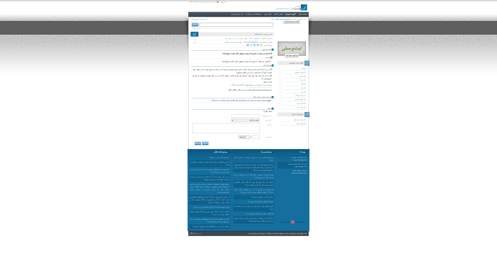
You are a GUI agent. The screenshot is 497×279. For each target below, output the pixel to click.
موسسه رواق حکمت (299, 171)
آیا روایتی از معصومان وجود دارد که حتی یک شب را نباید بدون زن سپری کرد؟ (209, 170)
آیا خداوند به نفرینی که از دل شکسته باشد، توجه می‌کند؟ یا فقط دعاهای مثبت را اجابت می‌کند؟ (253, 191)
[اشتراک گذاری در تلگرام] (254, 45)
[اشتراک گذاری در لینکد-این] (258, 45)
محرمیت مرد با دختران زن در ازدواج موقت (251, 85)
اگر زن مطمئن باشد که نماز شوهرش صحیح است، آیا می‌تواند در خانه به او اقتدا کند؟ (209, 220)
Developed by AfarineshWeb (293, 222)
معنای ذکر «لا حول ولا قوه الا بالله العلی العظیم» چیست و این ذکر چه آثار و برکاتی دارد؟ (253, 183)
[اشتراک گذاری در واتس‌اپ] (261, 45)
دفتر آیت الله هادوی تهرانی (297, 165)
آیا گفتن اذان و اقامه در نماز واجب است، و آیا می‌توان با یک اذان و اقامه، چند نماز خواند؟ (253, 219)
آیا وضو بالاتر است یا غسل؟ (219, 157)
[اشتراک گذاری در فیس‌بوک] (248, 45)
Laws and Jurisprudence (251, 42)
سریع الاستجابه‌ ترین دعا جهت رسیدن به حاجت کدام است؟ (253, 158)
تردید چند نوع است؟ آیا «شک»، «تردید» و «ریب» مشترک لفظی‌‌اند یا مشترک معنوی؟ (209, 178)
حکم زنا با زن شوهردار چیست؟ (262, 197)
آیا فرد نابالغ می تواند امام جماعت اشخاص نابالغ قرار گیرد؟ (209, 163)
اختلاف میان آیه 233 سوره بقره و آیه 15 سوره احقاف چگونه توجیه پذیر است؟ (209, 213)
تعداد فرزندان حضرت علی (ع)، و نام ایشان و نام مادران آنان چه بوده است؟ (253, 176)
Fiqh (272, 19)
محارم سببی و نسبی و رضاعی (233, 42)
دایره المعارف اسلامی (299, 158)
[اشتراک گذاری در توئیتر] (251, 45)
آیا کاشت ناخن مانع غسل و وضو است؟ (259, 214)
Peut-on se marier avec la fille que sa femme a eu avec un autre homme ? (239, 101)
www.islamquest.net (282, 8)
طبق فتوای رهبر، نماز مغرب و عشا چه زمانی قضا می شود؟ (253, 207)
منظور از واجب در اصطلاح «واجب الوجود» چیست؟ (210, 226)
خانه (304, 19)
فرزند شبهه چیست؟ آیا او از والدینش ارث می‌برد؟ (211, 207)
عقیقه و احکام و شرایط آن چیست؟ (260, 202)
